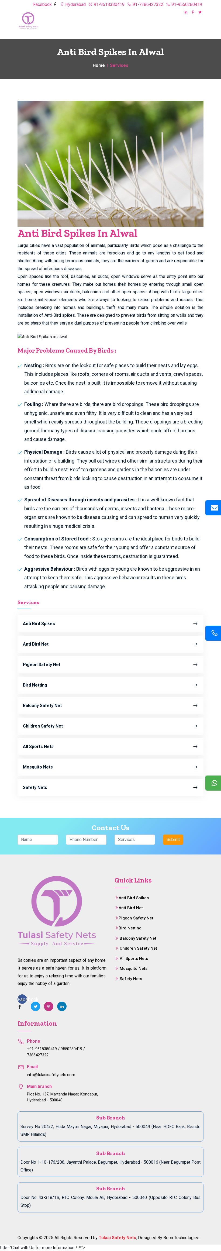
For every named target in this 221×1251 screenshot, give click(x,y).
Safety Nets (35, 787)
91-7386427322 (147, 4)
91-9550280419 (186, 4)
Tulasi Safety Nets (117, 1237)
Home (99, 65)
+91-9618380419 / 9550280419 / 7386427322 (56, 1051)
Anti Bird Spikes (39, 623)
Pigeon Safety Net (41, 664)
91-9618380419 (109, 4)
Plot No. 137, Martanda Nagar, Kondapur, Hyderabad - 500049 (62, 1097)
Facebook (43, 4)
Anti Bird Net (36, 644)
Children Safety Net (43, 726)
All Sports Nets (38, 746)
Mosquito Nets (38, 767)
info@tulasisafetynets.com (51, 1074)
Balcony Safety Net (42, 705)
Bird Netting (35, 685)
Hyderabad (75, 4)
